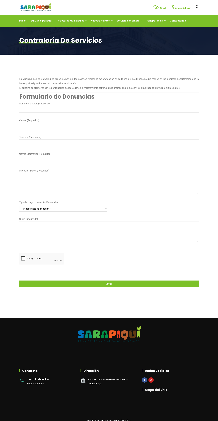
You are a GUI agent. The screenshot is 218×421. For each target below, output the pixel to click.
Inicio (22, 20)
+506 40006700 (35, 383)
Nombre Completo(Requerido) (34, 103)
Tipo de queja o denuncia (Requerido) (38, 202)
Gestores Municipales (71, 20)
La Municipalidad (41, 20)
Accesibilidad (183, 8)
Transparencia (154, 20)
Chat (162, 8)
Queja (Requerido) (28, 219)
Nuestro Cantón (100, 20)
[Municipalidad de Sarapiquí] (35, 7)
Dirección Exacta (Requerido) (34, 170)
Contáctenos (178, 20)
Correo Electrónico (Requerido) (35, 153)
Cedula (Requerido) (29, 120)
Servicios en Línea (128, 20)
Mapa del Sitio (156, 390)
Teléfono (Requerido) (30, 137)
